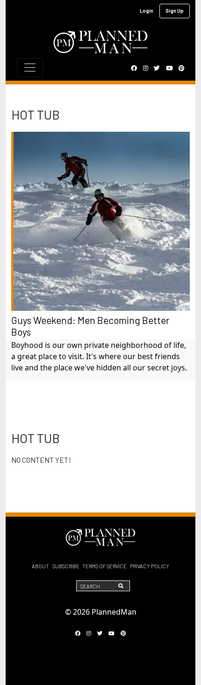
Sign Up (174, 11)
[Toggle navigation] (30, 67)
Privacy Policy (149, 566)
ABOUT (40, 566)
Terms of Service (104, 566)
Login (146, 11)
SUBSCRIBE (65, 566)
